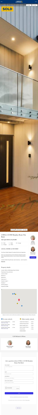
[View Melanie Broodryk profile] (32, 237)
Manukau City (6, 4)
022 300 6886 (32, 254)
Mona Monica (32, 252)
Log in (36, 1)
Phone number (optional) (9, 380)
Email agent (33, 257)
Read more (3, 261)
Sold (1, 4)
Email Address (7, 376)
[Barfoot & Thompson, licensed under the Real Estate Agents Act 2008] (19, 1)
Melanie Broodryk (10, 346)
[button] (19, 300)
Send (19, 393)
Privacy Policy (27, 400)
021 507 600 (10, 347)
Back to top (18, 407)
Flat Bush (11, 4)
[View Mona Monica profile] (32, 249)
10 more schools (23, 330)
